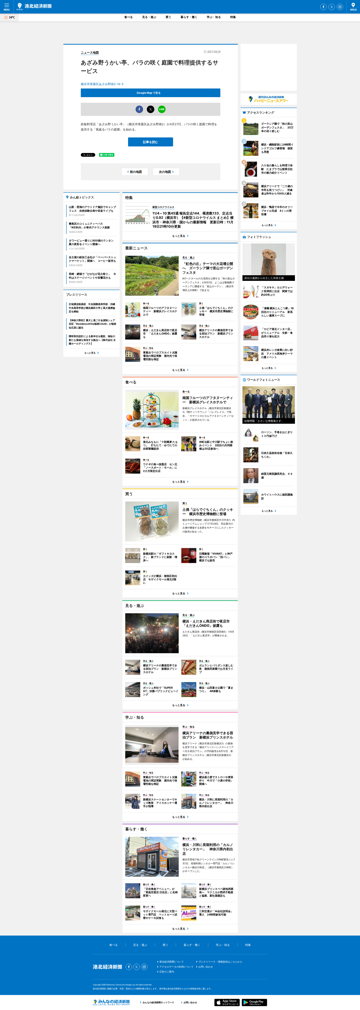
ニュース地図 (90, 52)
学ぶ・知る (214, 17)
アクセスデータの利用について (176, 966)
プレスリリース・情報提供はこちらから (220, 961)
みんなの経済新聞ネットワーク (111, 1002)
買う (168, 17)
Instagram (340, 7)
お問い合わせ (205, 966)
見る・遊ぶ (149, 17)
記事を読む (150, 142)
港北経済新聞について (171, 961)
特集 (233, 17)
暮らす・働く (189, 17)
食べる (128, 17)
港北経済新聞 (33, 6)
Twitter (331, 7)
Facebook (323, 7)
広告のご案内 (166, 971)
